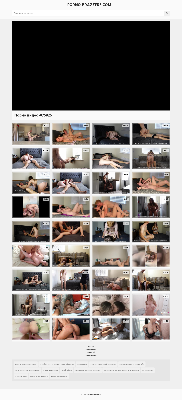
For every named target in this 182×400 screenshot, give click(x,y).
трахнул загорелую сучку (26, 364)
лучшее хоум (147, 370)
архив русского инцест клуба (132, 364)
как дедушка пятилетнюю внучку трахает (121, 370)
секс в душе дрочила (39, 376)
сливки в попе (21, 376)
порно (91, 346)
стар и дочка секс (50, 370)
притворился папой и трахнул (103, 364)
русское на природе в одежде (87, 370)
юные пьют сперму (59, 376)
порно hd (91, 352)
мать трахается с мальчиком (27, 370)
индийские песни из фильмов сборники (57, 364)
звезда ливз (82, 364)
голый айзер (66, 370)
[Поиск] (167, 13)
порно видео (91, 349)
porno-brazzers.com (89, 5)
